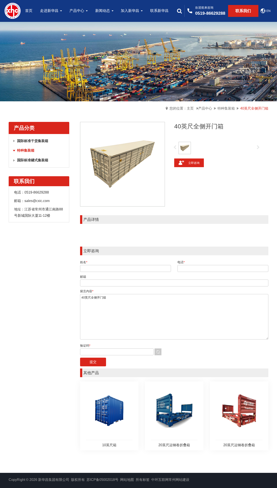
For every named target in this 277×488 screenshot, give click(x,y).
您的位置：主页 (181, 108)
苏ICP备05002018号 (102, 480)
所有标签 (143, 480)
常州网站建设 (179, 480)
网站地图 (127, 480)
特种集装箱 (226, 108)
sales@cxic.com (37, 201)
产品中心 (205, 108)
